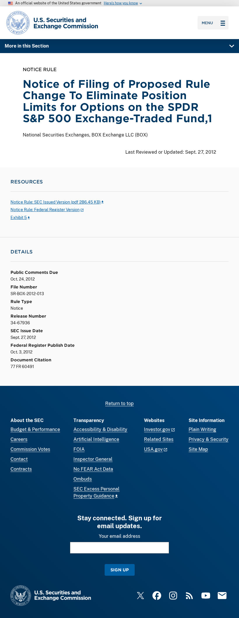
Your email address (119, 536)
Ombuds (82, 479)
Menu (207, 22)
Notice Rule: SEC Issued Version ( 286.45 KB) (55, 202)
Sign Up (119, 569)
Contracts (21, 469)
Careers (18, 439)
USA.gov (153, 449)
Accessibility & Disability (100, 429)
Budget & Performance (35, 429)
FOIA (79, 449)
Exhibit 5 (18, 217)
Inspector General (93, 459)
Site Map (198, 449)
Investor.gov (157, 429)
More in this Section (27, 46)
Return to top (119, 403)
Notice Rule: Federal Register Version (45, 209)
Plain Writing (202, 429)
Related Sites (158, 439)
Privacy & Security (209, 439)
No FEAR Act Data (93, 469)
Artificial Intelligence (96, 439)
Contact (19, 459)
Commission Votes (30, 449)
